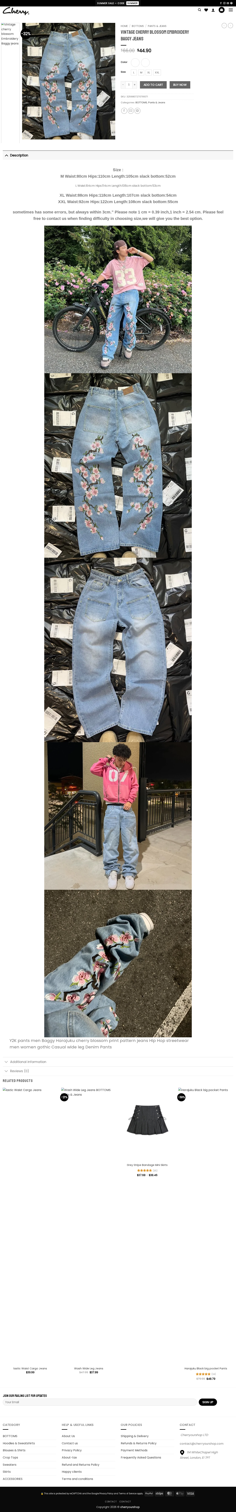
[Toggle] (6, 155)
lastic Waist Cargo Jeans (30, 1368)
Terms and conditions (77, 1479)
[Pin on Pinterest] (137, 111)
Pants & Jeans (157, 26)
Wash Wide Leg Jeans (88, 1368)
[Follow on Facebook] (221, 3)
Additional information (28, 1062)
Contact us (70, 1443)
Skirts (7, 1472)
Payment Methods (134, 1450)
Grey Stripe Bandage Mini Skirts (147, 1165)
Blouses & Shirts (14, 1450)
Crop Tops (10, 1457)
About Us (68, 1436)
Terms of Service (127, 1493)
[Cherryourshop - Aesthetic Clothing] (22, 10)
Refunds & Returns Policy (139, 1443)
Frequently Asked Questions (141, 1457)
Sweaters (9, 1465)
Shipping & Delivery (135, 1436)
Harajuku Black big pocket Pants (206, 1368)
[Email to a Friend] (131, 111)
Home (124, 26)
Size (123, 72)
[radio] (135, 62)
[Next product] (224, 25)
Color (124, 62)
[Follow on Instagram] (224, 3)
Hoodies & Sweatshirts (19, 1443)
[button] (199, 9)
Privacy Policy (72, 1450)
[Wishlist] (206, 10)
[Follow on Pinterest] (231, 3)
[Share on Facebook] (124, 111)
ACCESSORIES (12, 1479)
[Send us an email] (228, 3)
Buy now (180, 85)
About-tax (69, 1457)
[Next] (108, 81)
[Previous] (28, 81)
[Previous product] (230, 25)
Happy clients (72, 1472)
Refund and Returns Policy (80, 1465)
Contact (111, 1501)
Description (19, 155)
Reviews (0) (19, 1071)
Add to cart (153, 85)
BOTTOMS (141, 102)
